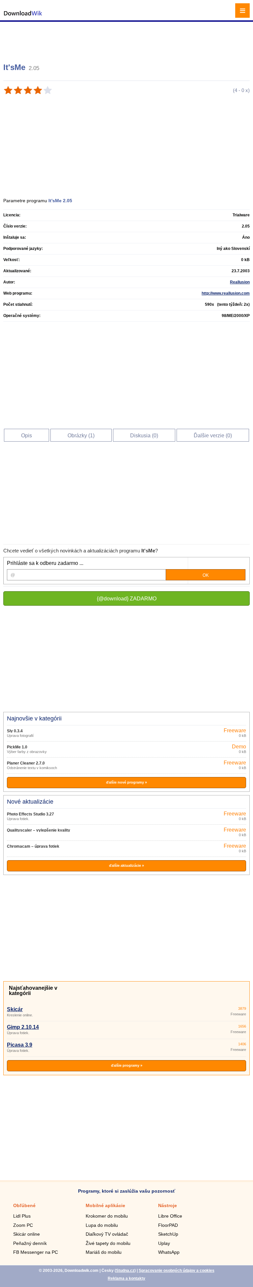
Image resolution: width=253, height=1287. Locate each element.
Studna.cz (125, 1270)
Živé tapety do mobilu (108, 1243)
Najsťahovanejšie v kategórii (33, 990)
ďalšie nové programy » (126, 782)
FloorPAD (168, 1225)
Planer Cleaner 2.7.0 (26, 763)
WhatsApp (169, 1252)
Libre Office (170, 1216)
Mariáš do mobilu (104, 1252)
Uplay (164, 1243)
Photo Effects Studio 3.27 (30, 814)
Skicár (15, 1009)
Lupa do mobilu (102, 1225)
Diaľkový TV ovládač (107, 1234)
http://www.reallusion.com (226, 293)
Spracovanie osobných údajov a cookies (176, 1270)
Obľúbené (24, 1205)
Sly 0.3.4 (15, 731)
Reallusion (240, 282)
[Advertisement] (127, 39)
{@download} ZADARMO (126, 598)
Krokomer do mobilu (107, 1216)
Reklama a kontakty (126, 1278)
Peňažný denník (30, 1243)
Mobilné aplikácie (105, 1205)
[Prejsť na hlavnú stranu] (23, 16)
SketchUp (168, 1234)
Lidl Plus (22, 1216)
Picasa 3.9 (19, 1045)
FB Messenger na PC (35, 1252)
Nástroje (167, 1205)
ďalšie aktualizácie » (126, 865)
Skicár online (26, 1234)
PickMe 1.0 (17, 747)
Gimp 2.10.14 (23, 1027)
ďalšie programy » (126, 1065)
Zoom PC (23, 1225)
